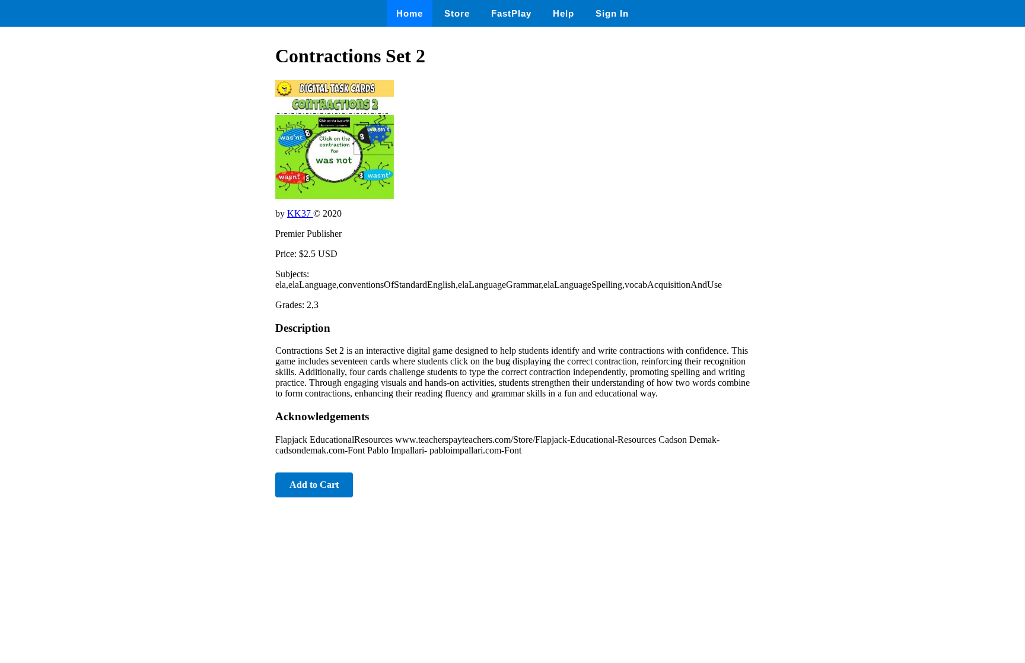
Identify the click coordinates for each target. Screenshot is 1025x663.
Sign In (612, 13)
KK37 (300, 213)
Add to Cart (314, 485)
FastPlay (511, 13)
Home (409, 13)
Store (457, 13)
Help (563, 13)
